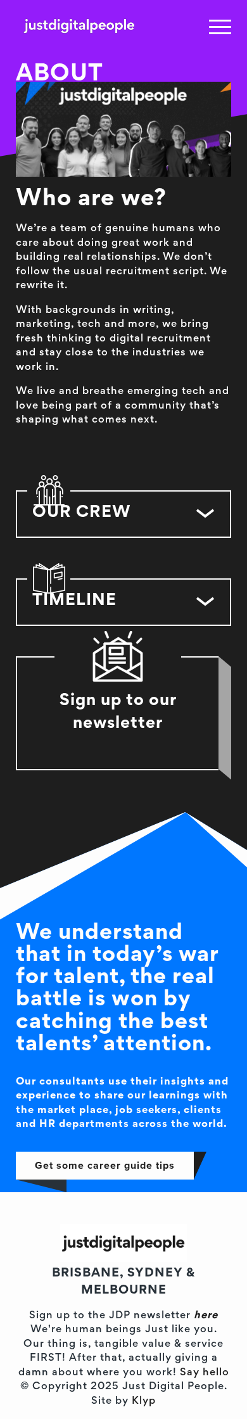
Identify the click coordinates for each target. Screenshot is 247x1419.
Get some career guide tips (105, 1165)
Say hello (204, 1373)
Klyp (144, 1401)
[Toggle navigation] (220, 27)
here (206, 1316)
